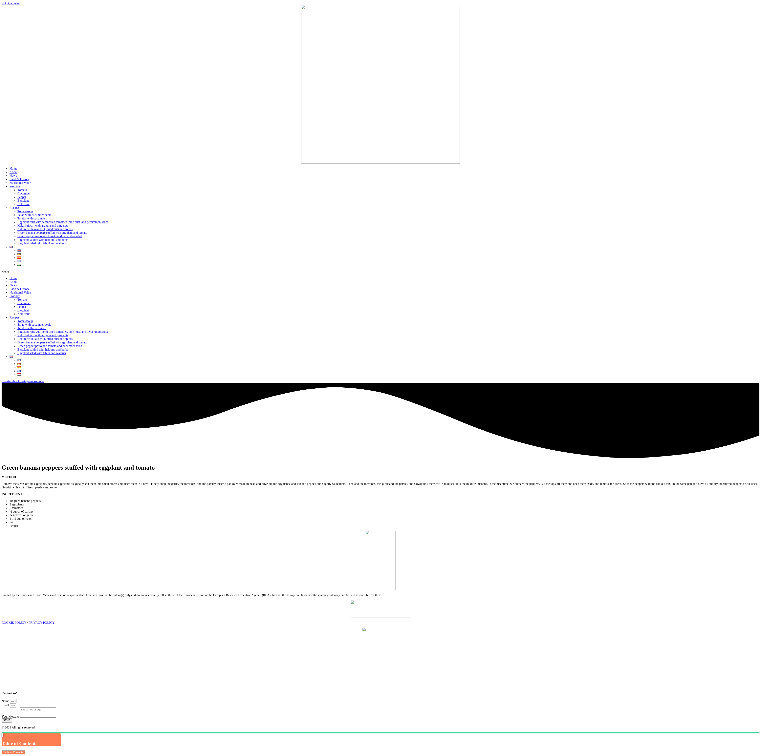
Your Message (11, 716)
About (13, 172)
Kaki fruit (23, 204)
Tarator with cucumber (31, 218)
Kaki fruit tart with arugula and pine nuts (42, 225)
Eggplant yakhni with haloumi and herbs (42, 239)
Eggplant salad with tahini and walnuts (41, 243)
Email (6, 705)
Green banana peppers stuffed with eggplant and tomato (52, 232)
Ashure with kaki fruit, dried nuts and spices (45, 229)
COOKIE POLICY (14, 622)
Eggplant (23, 200)
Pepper (21, 197)
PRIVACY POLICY (42, 622)
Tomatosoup (25, 211)
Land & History (19, 179)
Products (15, 186)
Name (6, 701)
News (13, 175)
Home (13, 168)
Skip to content (11, 3)
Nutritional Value (20, 182)
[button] (380, 271)
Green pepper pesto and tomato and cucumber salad (49, 236)
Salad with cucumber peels (34, 214)
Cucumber (24, 193)
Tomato (22, 190)
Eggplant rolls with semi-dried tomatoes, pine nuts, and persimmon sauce (62, 222)
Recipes (14, 207)
